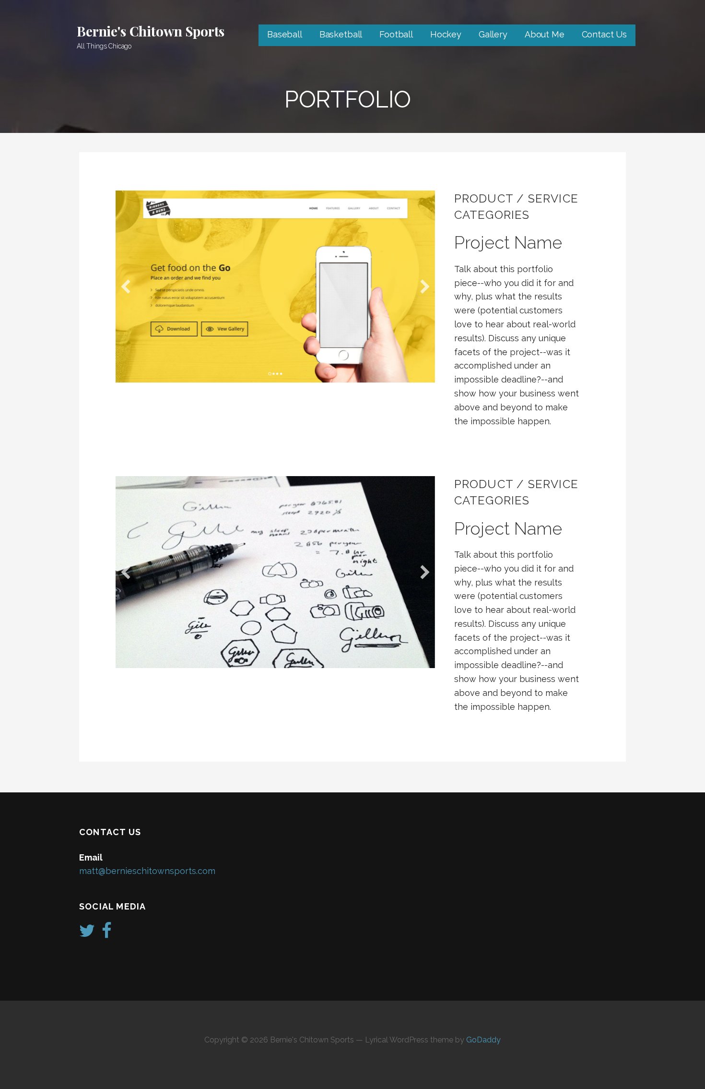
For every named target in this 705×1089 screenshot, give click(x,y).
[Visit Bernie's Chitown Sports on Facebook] (107, 934)
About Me (544, 34)
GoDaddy (483, 1039)
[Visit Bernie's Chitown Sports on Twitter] (87, 934)
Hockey (445, 34)
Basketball (340, 34)
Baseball (284, 34)
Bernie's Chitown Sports (150, 31)
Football (396, 34)
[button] (125, 286)
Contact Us (604, 34)
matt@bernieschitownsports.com (147, 871)
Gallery (493, 34)
